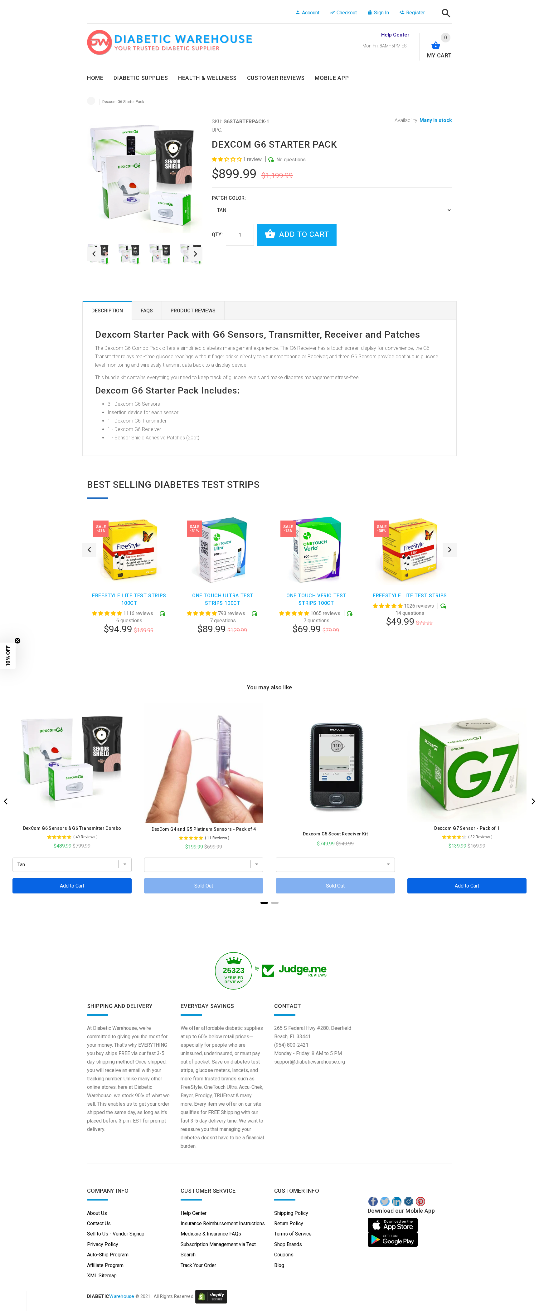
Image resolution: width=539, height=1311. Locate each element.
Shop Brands (288, 1244)
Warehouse (110, 1296)
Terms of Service (293, 1234)
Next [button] (195, 254)
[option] (129, 253)
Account (310, 13)
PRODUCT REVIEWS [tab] (193, 311)
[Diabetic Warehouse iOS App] (393, 1225)
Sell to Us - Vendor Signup (115, 1234)
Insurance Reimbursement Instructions (223, 1223)
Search (188, 1255)
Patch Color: (229, 198)
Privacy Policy (102, 1244)
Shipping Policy (291, 1213)
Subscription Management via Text (218, 1244)
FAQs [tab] (147, 311)
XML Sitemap (102, 1276)
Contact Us (99, 1223)
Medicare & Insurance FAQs (211, 1234)
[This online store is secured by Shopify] (211, 1296)
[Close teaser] (17, 641)
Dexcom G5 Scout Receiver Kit (335, 833)
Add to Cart (303, 234)
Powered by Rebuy (269, 911)
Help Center (193, 1213)
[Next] (533, 801)
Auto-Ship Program (108, 1255)
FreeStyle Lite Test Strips (410, 596)
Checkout (347, 13)
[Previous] (6, 801)
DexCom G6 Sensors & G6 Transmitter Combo (72, 828)
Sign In (381, 13)
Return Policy (288, 1223)
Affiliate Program (105, 1265)
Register (415, 13)
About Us (97, 1213)
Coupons (284, 1255)
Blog (279, 1265)
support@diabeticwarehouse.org (309, 1062)
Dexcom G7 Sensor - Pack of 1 (466, 828)
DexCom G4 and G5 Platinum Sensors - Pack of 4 (204, 829)
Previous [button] (94, 254)
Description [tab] (107, 311)
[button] (227, 159)
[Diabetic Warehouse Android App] (393, 1239)
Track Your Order (198, 1265)
